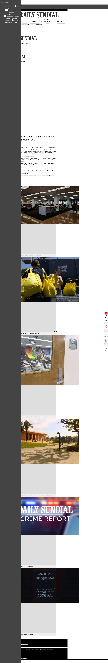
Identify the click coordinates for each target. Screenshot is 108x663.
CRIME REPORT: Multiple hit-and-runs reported (22, 566)
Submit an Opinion (34, 23)
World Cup (10, 9)
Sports (9, 8)
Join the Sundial (16, 20)
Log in (27, 658)
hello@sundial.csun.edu (49, 649)
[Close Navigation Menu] (19, 2)
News (9, 6)
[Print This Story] (106, 343)
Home (6, 6)
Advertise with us (9, 22)
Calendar (59, 21)
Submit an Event (61, 23)
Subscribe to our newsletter (12, 18)
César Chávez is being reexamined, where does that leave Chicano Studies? (29, 417)
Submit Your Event (10, 16)
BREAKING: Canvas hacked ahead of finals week (22, 634)
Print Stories (17, 16)
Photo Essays (47, 21)
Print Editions (39, 24)
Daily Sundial (5, 2)
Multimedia (46, 19)
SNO (24, 658)
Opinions (33, 21)
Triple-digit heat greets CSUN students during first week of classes (27, 255)
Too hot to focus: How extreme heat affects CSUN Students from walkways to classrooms (32, 495)
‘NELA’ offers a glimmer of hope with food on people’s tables (25, 333)
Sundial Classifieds (8, 20)
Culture (13, 6)
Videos (47, 23)
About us (16, 22)
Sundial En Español (31, 24)
